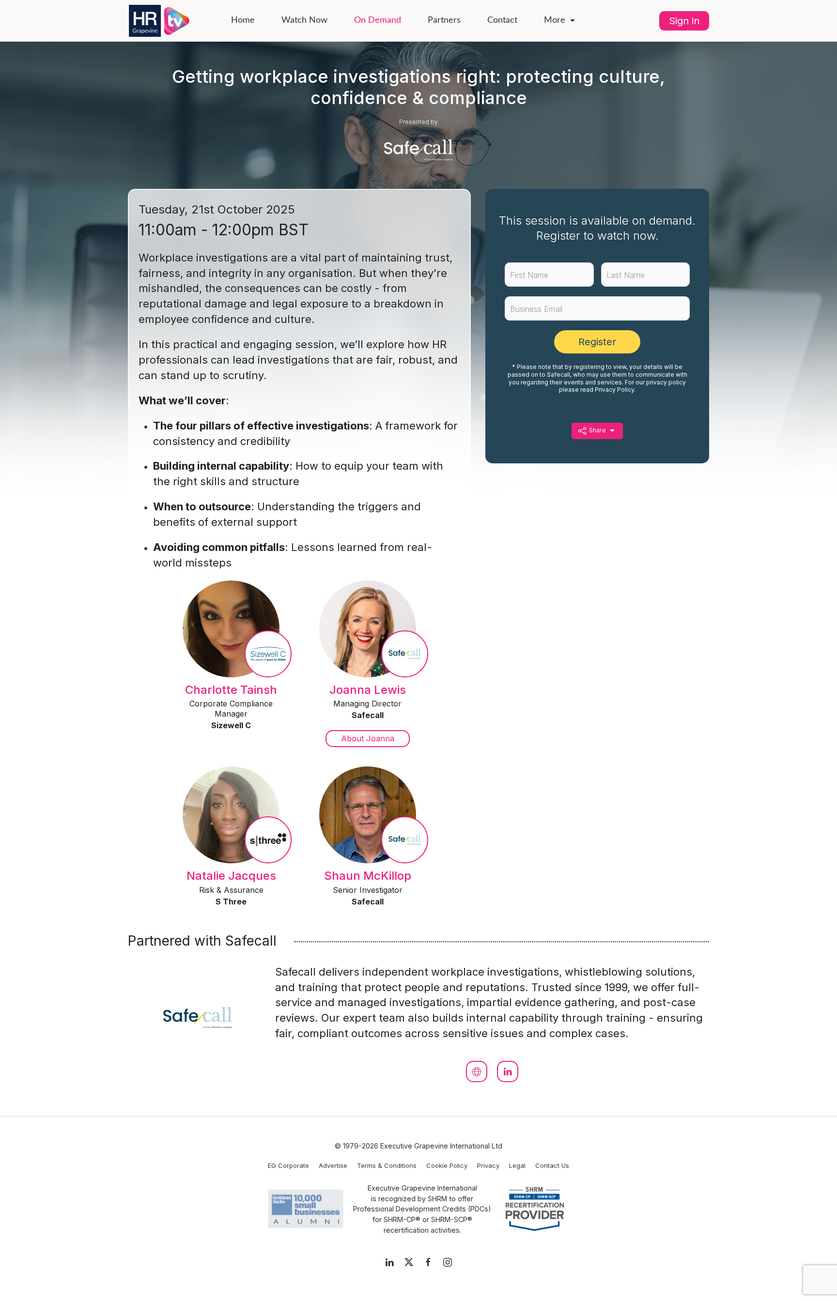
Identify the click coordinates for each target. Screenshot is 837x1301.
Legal (517, 1165)
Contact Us (552, 1165)
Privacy (488, 1165)
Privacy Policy (614, 389)
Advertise (333, 1165)
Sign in (684, 21)
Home (243, 20)
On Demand (377, 20)
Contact (502, 20)
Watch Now (304, 20)
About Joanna (367, 738)
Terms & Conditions (387, 1165)
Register (597, 342)
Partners (444, 20)
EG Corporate (288, 1165)
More (554, 20)
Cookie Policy (446, 1165)
